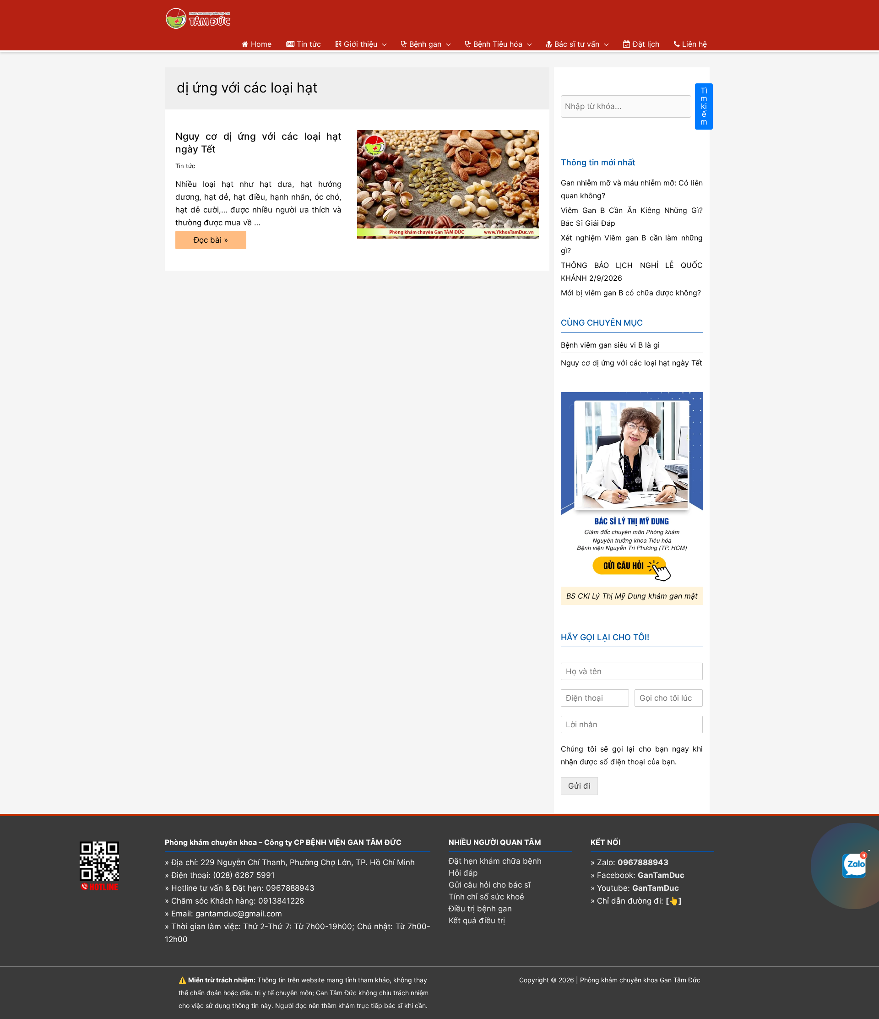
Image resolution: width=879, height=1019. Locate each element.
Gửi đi (579, 785)
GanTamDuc (661, 875)
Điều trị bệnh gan (480, 908)
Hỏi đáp (463, 872)
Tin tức (185, 165)
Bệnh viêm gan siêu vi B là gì (610, 344)
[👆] (674, 900)
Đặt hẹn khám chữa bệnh (495, 861)
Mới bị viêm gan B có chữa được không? (631, 292)
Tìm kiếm (703, 106)
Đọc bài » (210, 242)
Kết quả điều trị (477, 920)
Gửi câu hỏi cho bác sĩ (490, 884)
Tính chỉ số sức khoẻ (486, 896)
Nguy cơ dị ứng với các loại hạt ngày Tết (631, 362)
